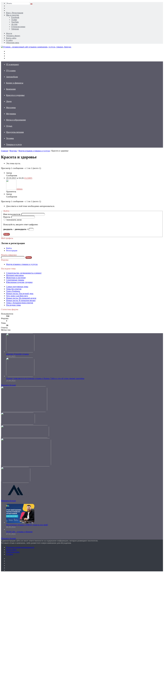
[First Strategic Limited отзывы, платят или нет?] (15, 482)
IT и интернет (12, 64)
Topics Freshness (13, 291)
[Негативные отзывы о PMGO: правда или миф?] (20, 522)
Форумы (13, 151)
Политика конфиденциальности (20, 547)
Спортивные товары (15, 280)
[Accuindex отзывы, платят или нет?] (15, 498)
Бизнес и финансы (14, 83)
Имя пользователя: (12, 214)
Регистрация (11, 250)
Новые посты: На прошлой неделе (21, 298)
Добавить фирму (13, 36)
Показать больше (8, 385)
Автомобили (12, 77)
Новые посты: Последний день (19, 293)
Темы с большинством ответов (19, 303)
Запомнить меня (14, 220)
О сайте (9, 40)
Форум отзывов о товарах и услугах (34, 151)
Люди (9, 101)
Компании (11, 89)
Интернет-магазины (15, 275)
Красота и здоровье (15, 95)
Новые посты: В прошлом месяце (20, 300)
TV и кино (11, 70)
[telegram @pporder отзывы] (20, 352)
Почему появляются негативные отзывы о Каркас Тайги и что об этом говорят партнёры (45, 378)
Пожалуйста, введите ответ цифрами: (20, 224)
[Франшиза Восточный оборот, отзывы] (24, 411)
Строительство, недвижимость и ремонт (24, 273)
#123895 (28, 178)
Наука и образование (16, 120)
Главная (4, 151)
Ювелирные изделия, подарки (19, 282)
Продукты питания (15, 132)
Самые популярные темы (17, 286)
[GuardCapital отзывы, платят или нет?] (25, 437)
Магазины (11, 107)
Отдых (9, 126)
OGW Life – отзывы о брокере (19, 532)
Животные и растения (15, 278)
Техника (10, 138)
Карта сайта (11, 38)
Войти (6, 234)
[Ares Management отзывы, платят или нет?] (18, 424)
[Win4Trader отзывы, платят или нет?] (26, 466)
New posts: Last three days (17, 296)
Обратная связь (12, 43)
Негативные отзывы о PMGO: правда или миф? (27, 525)
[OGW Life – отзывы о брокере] (6, 529)
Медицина (11, 113)
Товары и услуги (14, 144)
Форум (9, 33)
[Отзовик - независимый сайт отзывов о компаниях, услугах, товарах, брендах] (36, 47)
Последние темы (13, 305)
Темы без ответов (13, 289)
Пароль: (7, 217)
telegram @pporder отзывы (17, 354)
